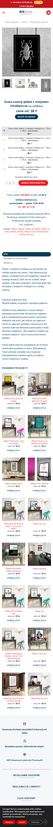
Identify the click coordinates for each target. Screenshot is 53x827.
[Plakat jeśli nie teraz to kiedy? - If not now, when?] (13, 509)
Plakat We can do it (39, 698)
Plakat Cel (39, 611)
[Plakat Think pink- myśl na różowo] (13, 426)
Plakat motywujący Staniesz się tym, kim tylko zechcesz (14, 656)
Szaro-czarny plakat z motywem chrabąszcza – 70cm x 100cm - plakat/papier (29, 168)
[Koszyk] (48, 12)
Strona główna (12, 22)
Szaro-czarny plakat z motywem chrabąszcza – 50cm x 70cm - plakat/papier (29, 158)
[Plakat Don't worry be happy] (13, 384)
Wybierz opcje (13, 408)
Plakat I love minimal (39, 484)
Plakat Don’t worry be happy (13, 400)
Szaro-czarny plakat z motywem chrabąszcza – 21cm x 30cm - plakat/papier (29, 139)
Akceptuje (9, 822)
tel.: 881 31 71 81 (26, 207)
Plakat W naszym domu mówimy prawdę (14, 699)
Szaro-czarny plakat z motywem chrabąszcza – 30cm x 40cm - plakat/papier (29, 149)
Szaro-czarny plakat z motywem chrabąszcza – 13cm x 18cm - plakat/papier (29, 129)
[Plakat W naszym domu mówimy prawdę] (13, 684)
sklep (24, 22)
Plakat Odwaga (39, 569)
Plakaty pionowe (16, 232)
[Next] (46, 52)
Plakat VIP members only (13, 612)
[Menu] (3, 12)
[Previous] (6, 52)
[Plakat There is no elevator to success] (39, 426)
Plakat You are (39, 524)
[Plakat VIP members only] (13, 596)
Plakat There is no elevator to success (39, 442)
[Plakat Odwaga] (39, 554)
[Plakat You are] (39, 509)
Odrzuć (22, 822)
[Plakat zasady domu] (13, 469)
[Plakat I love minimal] (39, 469)
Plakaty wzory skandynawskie (36, 232)
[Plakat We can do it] (39, 684)
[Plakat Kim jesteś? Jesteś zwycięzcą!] (13, 554)
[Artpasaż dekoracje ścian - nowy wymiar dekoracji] (25, 12)
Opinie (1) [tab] (8, 263)
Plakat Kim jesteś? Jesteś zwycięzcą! (13, 570)
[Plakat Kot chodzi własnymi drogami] (39, 384)
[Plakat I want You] (39, 639)
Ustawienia (35, 822)
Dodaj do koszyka (33, 183)
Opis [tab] (5, 254)
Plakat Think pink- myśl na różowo (14, 442)
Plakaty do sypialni (39, 22)
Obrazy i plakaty (17, 229)
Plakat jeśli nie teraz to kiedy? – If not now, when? (13, 526)
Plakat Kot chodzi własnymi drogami (39, 400)
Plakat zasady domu (13, 484)
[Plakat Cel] (39, 596)
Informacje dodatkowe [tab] (15, 259)
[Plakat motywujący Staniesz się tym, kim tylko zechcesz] (13, 639)
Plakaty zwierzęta (27, 234)
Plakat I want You (39, 654)
